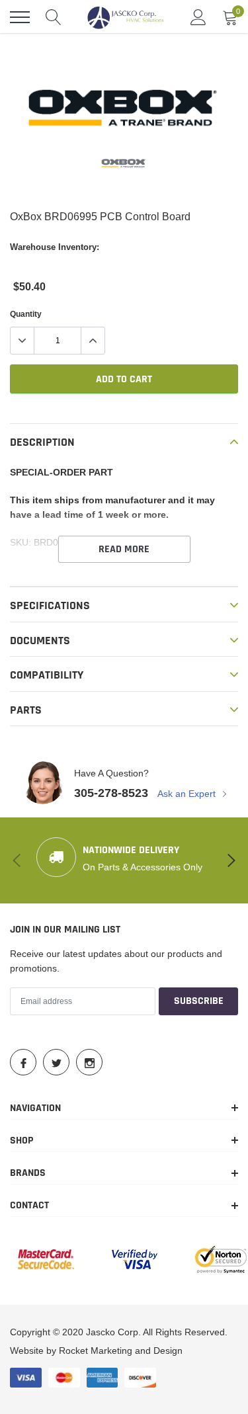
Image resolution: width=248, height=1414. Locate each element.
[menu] (20, 17)
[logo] (125, 17)
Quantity (26, 314)
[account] (198, 17)
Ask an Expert (187, 793)
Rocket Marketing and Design (121, 1350)
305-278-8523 (111, 793)
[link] (124, 163)
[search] (54, 17)
